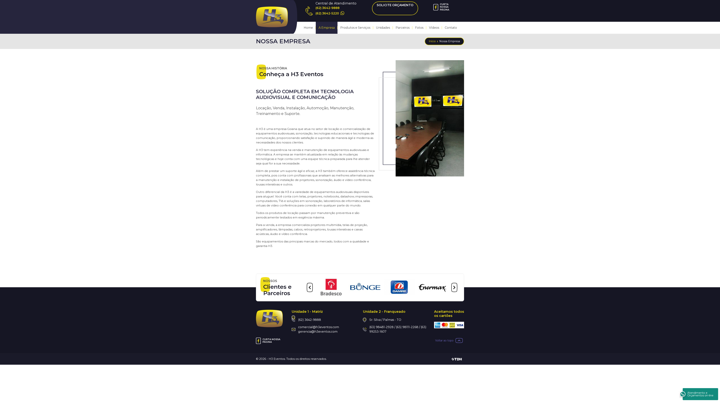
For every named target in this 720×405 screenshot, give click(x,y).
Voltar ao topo (444, 340)
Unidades (383, 27)
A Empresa (327, 27)
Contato (451, 27)
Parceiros (403, 27)
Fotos (419, 27)
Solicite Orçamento (395, 5)
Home (308, 27)
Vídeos (434, 27)
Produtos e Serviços (355, 27)
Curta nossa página (444, 7)
